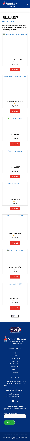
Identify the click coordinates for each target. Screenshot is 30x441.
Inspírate (15, 361)
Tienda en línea (15, 364)
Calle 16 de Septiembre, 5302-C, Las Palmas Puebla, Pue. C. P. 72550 (15, 383)
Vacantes (15, 369)
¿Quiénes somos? (15, 358)
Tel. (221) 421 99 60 (12, 394)
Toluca (15, 356)
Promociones (15, 366)
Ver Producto (15, 69)
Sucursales (15, 372)
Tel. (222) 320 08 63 (12, 396)
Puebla (15, 353)
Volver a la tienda (9, 21)
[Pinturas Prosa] (10, 4)
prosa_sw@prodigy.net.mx (14, 390)
